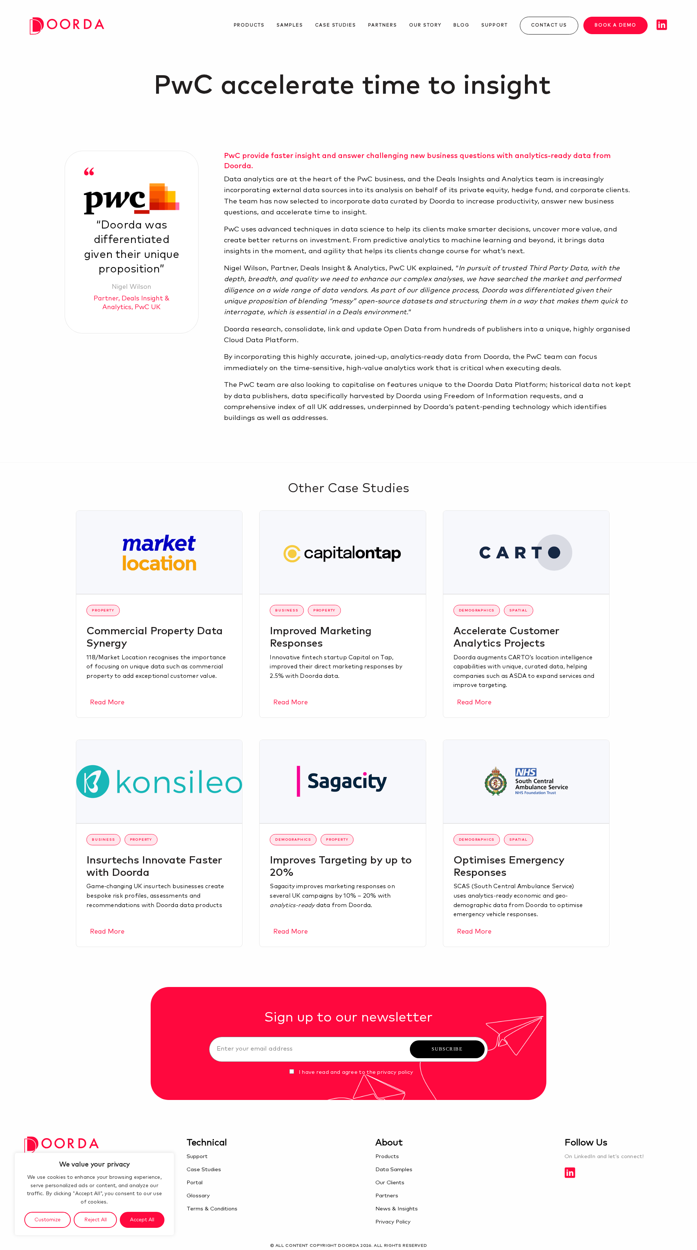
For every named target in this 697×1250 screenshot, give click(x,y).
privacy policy (395, 1072)
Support (494, 25)
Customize (47, 1219)
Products (249, 25)
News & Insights (396, 1208)
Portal (195, 1182)
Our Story (425, 25)
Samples (290, 25)
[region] (94, 1194)
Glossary (198, 1195)
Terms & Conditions (212, 1208)
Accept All (142, 1219)
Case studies (335, 25)
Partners (382, 25)
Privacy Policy (393, 1222)
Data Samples (393, 1169)
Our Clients (389, 1182)
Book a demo (615, 25)
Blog (461, 25)
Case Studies (204, 1169)
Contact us (549, 25)
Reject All (95, 1219)
